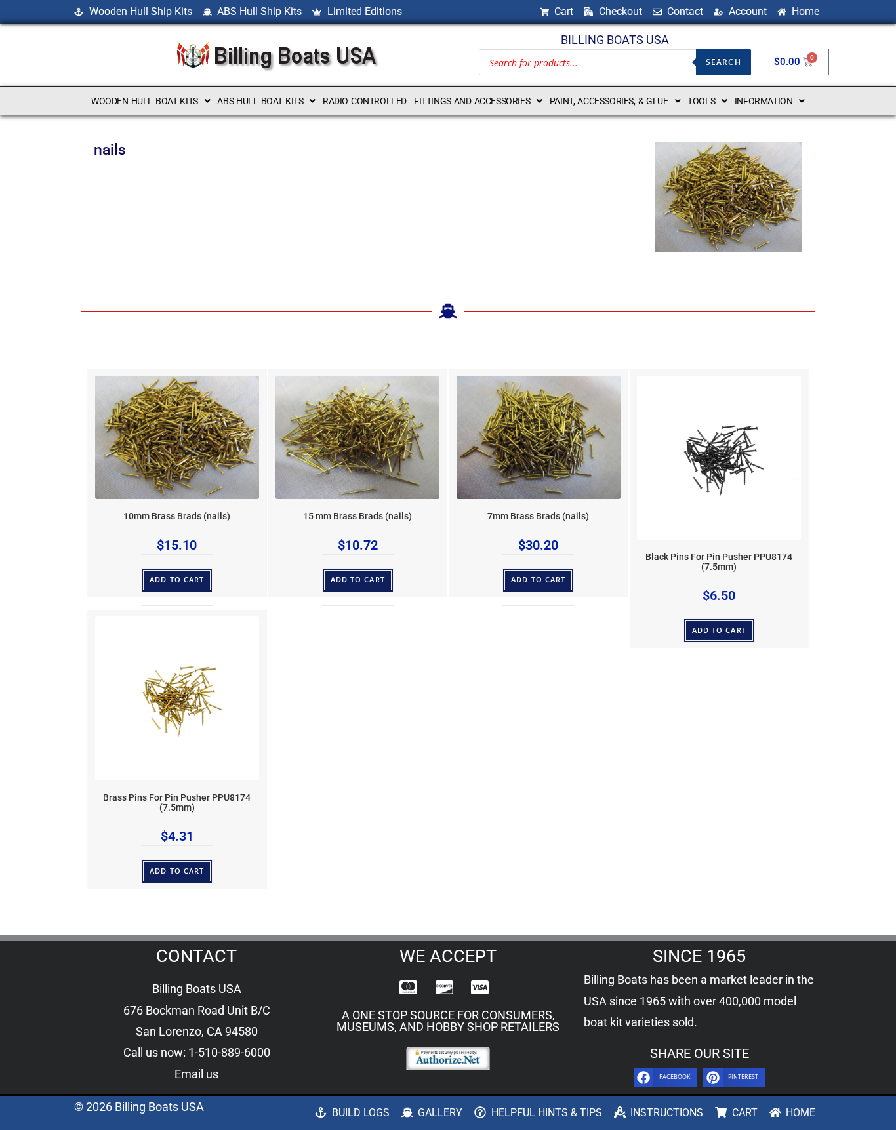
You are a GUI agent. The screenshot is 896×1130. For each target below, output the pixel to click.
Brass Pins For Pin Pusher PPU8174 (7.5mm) (177, 802)
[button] (150, 101)
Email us (196, 1074)
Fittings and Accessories (472, 101)
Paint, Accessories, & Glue (609, 101)
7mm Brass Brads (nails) (538, 516)
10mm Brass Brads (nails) (176, 516)
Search (723, 62)
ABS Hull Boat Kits (260, 101)
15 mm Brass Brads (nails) (357, 516)
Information (764, 101)
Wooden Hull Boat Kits (144, 101)
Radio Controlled (365, 101)
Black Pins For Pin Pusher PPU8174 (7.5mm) (718, 562)
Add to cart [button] (177, 579)
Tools (701, 101)
